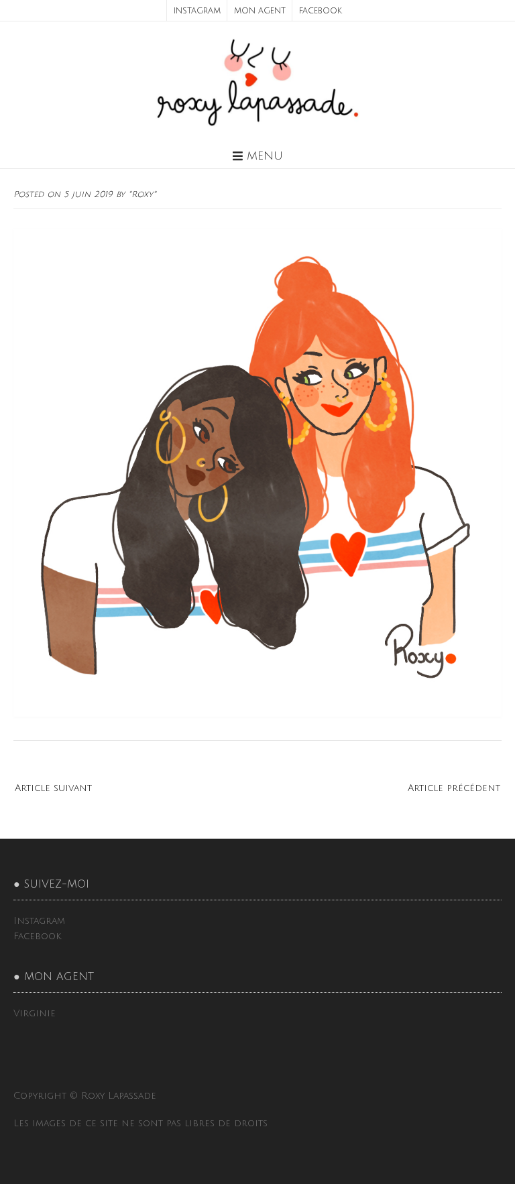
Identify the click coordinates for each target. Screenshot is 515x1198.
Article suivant (53, 788)
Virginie (34, 1013)
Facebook (320, 11)
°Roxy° (142, 194)
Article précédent (454, 788)
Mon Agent (260, 11)
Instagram (197, 11)
